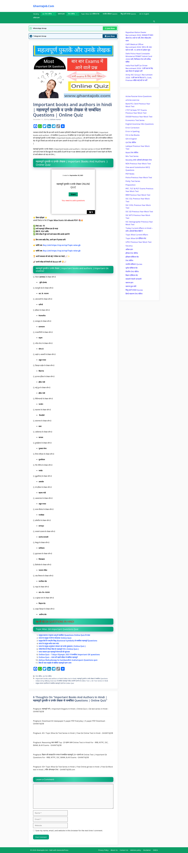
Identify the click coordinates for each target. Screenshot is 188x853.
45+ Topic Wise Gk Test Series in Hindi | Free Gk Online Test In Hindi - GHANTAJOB (77, 733)
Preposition (130, 185)
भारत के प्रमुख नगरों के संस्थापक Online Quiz (55, 638)
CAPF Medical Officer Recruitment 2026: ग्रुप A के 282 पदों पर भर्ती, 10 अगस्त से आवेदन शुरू (139, 47)
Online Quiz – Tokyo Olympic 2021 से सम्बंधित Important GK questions (69, 654)
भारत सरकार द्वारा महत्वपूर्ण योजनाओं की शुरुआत (54, 651)
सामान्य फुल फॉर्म (131, 286)
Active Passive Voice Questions (139, 96)
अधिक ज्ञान (36, 17)
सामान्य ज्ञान (61, 14)
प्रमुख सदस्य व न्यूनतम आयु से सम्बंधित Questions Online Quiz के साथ (64, 635)
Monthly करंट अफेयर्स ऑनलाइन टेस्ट (139, 160)
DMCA (155, 850)
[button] (154, 21)
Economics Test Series (135, 120)
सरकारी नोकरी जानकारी (133, 279)
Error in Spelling (132, 131)
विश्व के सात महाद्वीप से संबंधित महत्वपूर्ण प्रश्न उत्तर (55, 663)
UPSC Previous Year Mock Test (138, 242)
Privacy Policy (103, 850)
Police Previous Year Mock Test (139, 177)
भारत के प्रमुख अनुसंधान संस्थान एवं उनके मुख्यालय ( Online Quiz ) (62, 646)
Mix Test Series (132, 156)
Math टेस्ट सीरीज (132, 152)
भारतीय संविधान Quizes (110, 14)
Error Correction (132, 127)
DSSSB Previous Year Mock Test (139, 116)
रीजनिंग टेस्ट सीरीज (132, 271)
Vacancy (36, 14)
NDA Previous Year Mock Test (138, 163)
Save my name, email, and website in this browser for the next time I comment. (69, 830)
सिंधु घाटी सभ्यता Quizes (128, 14)
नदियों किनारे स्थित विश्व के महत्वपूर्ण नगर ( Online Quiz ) (59, 649)
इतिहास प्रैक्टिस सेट (132, 257)
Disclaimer (147, 850)
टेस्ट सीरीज (71, 14)
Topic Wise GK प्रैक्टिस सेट (90, 14)
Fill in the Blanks (133, 135)
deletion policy (135, 850)
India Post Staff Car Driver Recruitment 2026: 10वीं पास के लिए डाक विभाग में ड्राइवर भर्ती (139, 68)
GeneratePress (62, 850)
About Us (114, 850)
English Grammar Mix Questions (140, 124)
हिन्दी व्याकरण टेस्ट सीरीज (134, 293)
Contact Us (124, 850)
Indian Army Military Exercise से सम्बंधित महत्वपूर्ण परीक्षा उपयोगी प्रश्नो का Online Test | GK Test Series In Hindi (72, 681)
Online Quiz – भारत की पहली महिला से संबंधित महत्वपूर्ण (58, 657)
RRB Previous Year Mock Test (138, 195)
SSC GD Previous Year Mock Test (139, 211)
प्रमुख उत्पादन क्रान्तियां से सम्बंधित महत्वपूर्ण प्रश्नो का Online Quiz (55, 683)
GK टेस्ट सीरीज (47, 14)
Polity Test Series (133, 181)
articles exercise (132, 100)
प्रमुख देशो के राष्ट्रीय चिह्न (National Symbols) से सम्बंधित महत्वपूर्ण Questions (68, 640)
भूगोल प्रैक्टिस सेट (132, 268)
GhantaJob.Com (43, 6)
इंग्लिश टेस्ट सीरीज (132, 253)
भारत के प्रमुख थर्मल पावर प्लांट (49, 643)
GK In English (144, 14)
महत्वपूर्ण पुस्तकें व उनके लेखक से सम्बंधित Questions (92, 678)
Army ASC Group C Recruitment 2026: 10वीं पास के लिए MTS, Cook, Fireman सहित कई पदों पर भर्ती (139, 77)
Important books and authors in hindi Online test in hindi (56, 678)
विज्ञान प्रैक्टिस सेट (132, 275)
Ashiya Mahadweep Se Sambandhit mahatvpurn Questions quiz (68, 660)
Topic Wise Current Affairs (137, 234)
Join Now (111, 28)
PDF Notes (130, 174)
